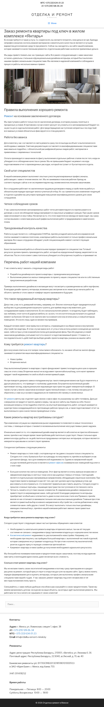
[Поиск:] (52, 604)
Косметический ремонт (20, 535)
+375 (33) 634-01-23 (25, 633)
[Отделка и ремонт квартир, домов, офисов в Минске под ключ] (52, 15)
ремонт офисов (56, 462)
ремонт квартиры (34, 344)
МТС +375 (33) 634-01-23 (52, 2)
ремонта (11, 398)
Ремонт (8, 116)
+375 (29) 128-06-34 (23, 630)
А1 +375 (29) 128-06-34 (52, 6)
